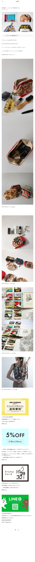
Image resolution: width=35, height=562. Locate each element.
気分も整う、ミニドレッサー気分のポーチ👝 (11, 7)
